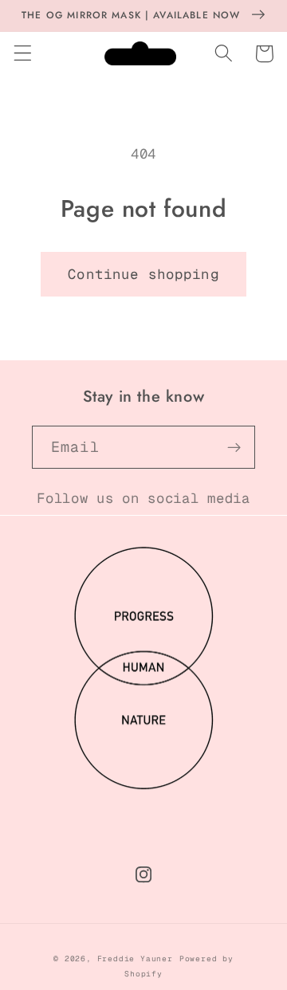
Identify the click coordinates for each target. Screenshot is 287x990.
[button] (22, 53)
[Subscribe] (234, 447)
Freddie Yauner (135, 958)
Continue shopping (143, 274)
